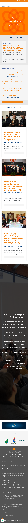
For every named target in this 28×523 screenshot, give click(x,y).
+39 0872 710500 (8, 518)
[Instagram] (24, 1)
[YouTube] (26, 0)
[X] (19, 0)
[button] (26, 5)
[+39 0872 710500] (3, 518)
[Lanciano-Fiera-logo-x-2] (6, 5)
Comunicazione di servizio (9, 95)
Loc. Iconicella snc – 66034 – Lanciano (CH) (14, 520)
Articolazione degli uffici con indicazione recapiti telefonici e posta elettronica (14, 456)
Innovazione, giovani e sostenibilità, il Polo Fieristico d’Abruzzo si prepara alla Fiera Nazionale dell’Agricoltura (13, 136)
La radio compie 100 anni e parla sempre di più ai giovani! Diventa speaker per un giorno (13, 81)
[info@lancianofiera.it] (3, 515)
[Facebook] (17, 0)
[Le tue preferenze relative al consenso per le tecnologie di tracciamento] (2, 520)
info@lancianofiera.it (9, 515)
